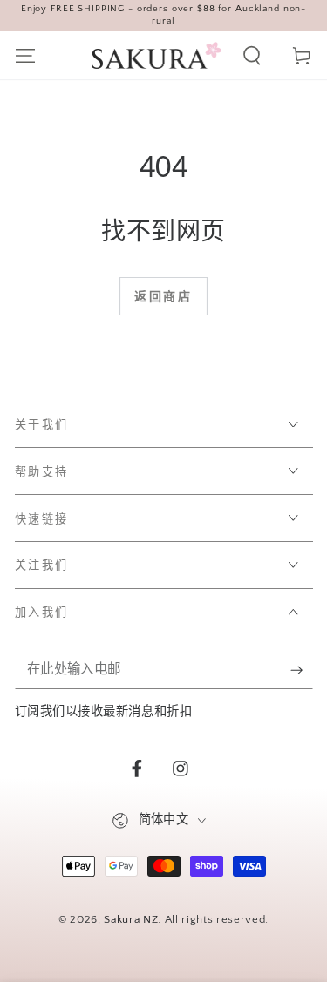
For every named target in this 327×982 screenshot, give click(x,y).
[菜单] (25, 55)
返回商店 (163, 297)
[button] (252, 55)
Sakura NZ (131, 919)
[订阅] (301, 670)
